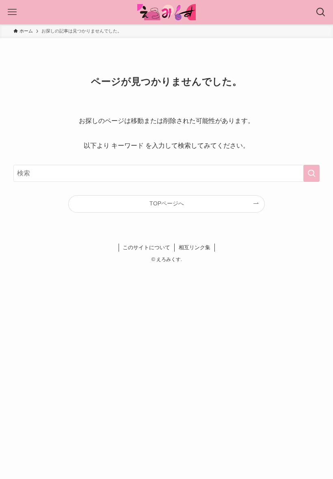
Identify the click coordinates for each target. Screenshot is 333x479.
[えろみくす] (166, 12)
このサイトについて (146, 247)
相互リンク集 (194, 247)
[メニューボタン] (12, 12)
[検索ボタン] (321, 12)
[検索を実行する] (311, 173)
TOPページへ (166, 203)
